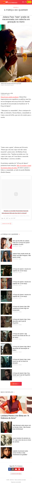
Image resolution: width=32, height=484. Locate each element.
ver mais (15, 383)
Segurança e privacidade (16, 482)
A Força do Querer (16, 10)
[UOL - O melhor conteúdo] (5, 2)
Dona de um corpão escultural (9, 97)
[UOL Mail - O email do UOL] (23, 2)
